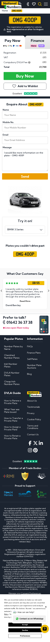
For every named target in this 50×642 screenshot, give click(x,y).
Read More (25, 301)
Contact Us (33, 434)
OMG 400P (25, 254)
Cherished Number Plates (12, 356)
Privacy (30, 413)
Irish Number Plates (10, 365)
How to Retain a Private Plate (12, 437)
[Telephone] (28, 4)
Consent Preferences (31, 593)
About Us (32, 400)
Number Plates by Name (13, 347)
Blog (29, 374)
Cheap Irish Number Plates (12, 382)
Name (6, 110)
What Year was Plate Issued (11, 410)
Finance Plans (34, 352)
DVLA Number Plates (11, 374)
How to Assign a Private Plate (12, 428)
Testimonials (33, 407)
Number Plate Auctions (34, 366)
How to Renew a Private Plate (12, 401)
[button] (1, 290)
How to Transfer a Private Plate (13, 419)
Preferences (25, 636)
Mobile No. (8, 122)
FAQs (30, 346)
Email (5, 134)
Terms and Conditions (32, 427)
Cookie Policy (34, 419)
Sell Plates (32, 359)
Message (7, 147)
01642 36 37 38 (19, 322)
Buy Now (25, 76)
